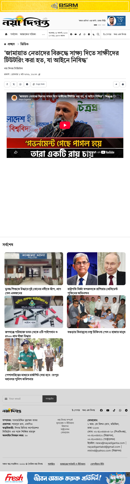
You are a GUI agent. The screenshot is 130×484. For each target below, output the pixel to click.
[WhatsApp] (84, 34)
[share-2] (14, 84)
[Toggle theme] (94, 34)
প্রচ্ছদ (11, 44)
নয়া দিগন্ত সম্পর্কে (65, 464)
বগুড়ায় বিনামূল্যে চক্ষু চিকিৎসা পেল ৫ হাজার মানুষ (96, 376)
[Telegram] (89, 34)
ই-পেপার (107, 34)
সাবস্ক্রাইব (49, 443)
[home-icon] (6, 34)
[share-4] (27, 84)
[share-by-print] (123, 84)
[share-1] (7, 84)
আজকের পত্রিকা (28, 34)
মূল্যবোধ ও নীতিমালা (65, 467)
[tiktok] (80, 34)
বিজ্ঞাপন (65, 470)
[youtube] (75, 34)
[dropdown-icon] (43, 34)
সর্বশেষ (13, 34)
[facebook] (71, 34)
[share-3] (20, 84)
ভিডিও (24, 44)
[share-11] (116, 84)
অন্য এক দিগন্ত (120, 34)
